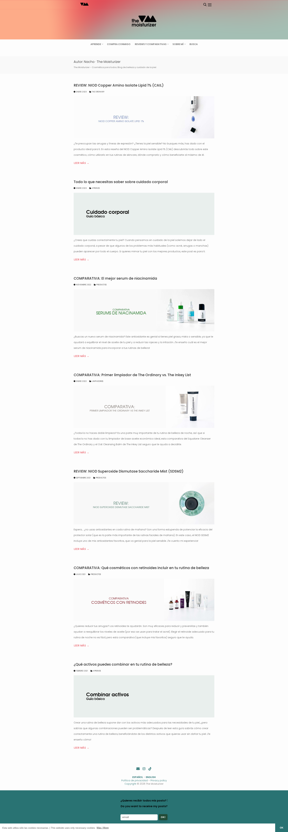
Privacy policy (158, 780)
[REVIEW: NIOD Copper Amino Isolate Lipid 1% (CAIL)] (144, 117)
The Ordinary (97, 92)
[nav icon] (209, 5)
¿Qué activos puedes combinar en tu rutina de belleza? (123, 664)
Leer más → (81, 163)
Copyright (130, 783)
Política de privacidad (134, 780)
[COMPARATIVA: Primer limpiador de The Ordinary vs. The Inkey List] (144, 407)
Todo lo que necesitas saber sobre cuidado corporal (121, 182)
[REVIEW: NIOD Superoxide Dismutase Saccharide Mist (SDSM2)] (144, 503)
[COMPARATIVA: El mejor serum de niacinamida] (144, 310)
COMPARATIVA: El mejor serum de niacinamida (115, 278)
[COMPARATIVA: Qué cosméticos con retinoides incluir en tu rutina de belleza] (144, 600)
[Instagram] (144, 769)
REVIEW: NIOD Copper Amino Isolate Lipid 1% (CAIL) (119, 85)
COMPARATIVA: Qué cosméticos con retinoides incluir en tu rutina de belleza (141, 568)
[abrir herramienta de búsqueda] (205, 4)
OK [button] (281, 827)
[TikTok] (150, 769)
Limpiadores (97, 381)
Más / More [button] (103, 827)
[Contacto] (138, 769)
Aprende (95, 188)
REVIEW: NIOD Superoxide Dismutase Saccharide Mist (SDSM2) (129, 471)
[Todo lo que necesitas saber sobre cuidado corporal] (144, 214)
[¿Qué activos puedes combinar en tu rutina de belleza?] (144, 696)
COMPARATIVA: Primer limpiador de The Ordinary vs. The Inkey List (132, 375)
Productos (101, 284)
